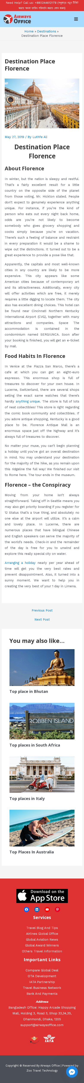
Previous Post (42, 610)
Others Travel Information (42, 951)
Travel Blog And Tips (42, 928)
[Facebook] (26, 909)
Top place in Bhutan (28, 691)
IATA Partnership (42, 982)
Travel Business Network (42, 988)
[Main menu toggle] (76, 19)
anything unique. (28, 401)
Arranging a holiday (20, 563)
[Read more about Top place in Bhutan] (41, 667)
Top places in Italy (27, 798)
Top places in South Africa (34, 745)
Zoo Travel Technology (42, 1070)
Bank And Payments (42, 994)
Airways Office (50, 1065)
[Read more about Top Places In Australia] (41, 828)
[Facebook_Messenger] (72, 1072)
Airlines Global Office (42, 934)
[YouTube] (47, 909)
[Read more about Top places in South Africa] (41, 721)
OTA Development (42, 976)
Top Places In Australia (31, 851)
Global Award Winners (42, 945)
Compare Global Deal (42, 970)
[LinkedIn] (36, 909)
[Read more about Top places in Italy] (41, 774)
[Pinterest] (57, 909)
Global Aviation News (42, 939)
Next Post (42, 619)
